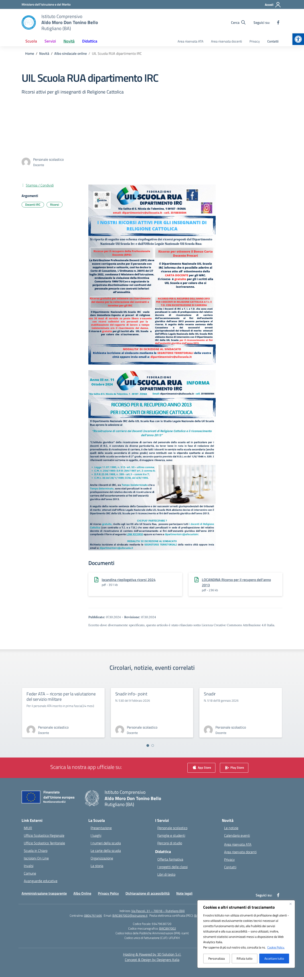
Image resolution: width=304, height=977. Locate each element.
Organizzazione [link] (102, 858)
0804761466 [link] (93, 915)
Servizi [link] (50, 41)
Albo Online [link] (82, 893)
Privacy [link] (254, 41)
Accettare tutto (274, 958)
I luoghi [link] (96, 835)
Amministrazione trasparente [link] (44, 893)
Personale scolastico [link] (172, 828)
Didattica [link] (89, 41)
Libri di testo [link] (166, 874)
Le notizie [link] (231, 828)
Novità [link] (69, 41)
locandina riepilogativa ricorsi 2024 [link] (129, 579)
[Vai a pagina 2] (152, 745)
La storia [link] (97, 865)
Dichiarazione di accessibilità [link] (148, 893)
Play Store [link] (237, 767)
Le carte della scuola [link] (106, 850)
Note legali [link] (184, 893)
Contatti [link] (273, 41)
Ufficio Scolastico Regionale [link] (44, 835)
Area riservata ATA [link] (190, 41)
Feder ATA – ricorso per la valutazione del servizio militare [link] (60, 696)
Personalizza (216, 958)
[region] (246, 934)
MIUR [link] (28, 828)
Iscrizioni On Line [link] (36, 858)
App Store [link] (204, 767)
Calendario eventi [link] (237, 835)
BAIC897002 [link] (167, 928)
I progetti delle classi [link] (172, 866)
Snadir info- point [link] (131, 693)
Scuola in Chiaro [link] (35, 850)
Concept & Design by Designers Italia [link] (152, 959)
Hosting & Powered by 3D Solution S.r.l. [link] (152, 954)
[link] (298, 39)
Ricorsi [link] (54, 204)
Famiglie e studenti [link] (171, 835)
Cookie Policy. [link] (276, 947)
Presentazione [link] (101, 828)
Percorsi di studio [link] (169, 843)
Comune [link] (30, 873)
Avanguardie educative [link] (40, 881)
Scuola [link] (31, 41)
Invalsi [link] (28, 865)
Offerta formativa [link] (170, 859)
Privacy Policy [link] (108, 893)
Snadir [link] (210, 693)
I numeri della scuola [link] (106, 843)
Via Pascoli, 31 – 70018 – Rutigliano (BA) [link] (158, 910)
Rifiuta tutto (244, 958)
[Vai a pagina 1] (147, 745)
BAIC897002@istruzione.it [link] (130, 915)
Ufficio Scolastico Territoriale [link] (44, 843)
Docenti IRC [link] (33, 204)
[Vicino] (290, 903)
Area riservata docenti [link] (226, 41)
